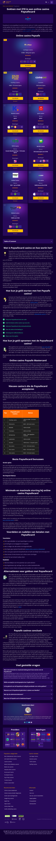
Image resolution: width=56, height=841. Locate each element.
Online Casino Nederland (8, 6)
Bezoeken (28, 68)
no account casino (30, 29)
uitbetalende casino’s (40, 314)
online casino (34, 302)
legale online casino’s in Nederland (35, 549)
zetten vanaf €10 (27, 31)
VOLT (20, 607)
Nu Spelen (28, 65)
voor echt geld (46, 347)
